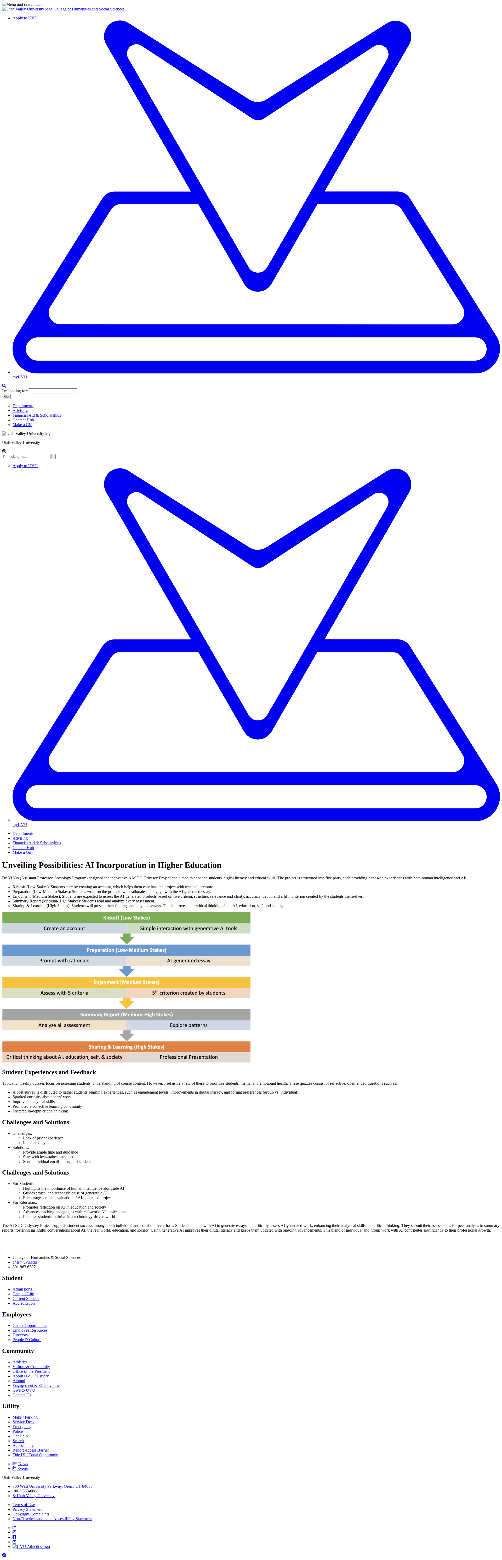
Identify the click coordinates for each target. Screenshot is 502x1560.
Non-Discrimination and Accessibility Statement (52, 1519)
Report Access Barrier (31, 1450)
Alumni (19, 1381)
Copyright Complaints (31, 1514)
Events (22, 1468)
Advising (20, 410)
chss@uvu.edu (25, 1262)
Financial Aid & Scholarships (37, 415)
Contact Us (22, 1395)
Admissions (22, 1289)
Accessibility (23, 1445)
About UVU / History (31, 1376)
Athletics (20, 1362)
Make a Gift (22, 424)
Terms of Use (24, 1504)
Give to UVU (24, 1390)
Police (18, 1431)
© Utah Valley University (34, 1495)
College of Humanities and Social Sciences (89, 9)
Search (18, 1440)
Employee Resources (30, 1330)
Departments (23, 406)
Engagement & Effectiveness (36, 1385)
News (23, 1464)
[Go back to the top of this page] (4, 1555)
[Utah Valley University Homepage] (28, 9)
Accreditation (24, 1303)
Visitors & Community (31, 1366)
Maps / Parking (25, 1417)
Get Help (20, 1436)
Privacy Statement (27, 1509)
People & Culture (27, 1339)
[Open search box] (4, 386)
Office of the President (31, 1371)
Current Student (26, 1298)
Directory (20, 1335)
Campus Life (23, 1294)
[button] (251, 4)
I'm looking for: (15, 391)
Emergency (22, 1426)
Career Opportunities (30, 1325)
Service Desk (24, 1422)
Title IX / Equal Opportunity (36, 1455)
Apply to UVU (25, 18)
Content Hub (23, 420)
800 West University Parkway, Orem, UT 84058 (53, 1486)
